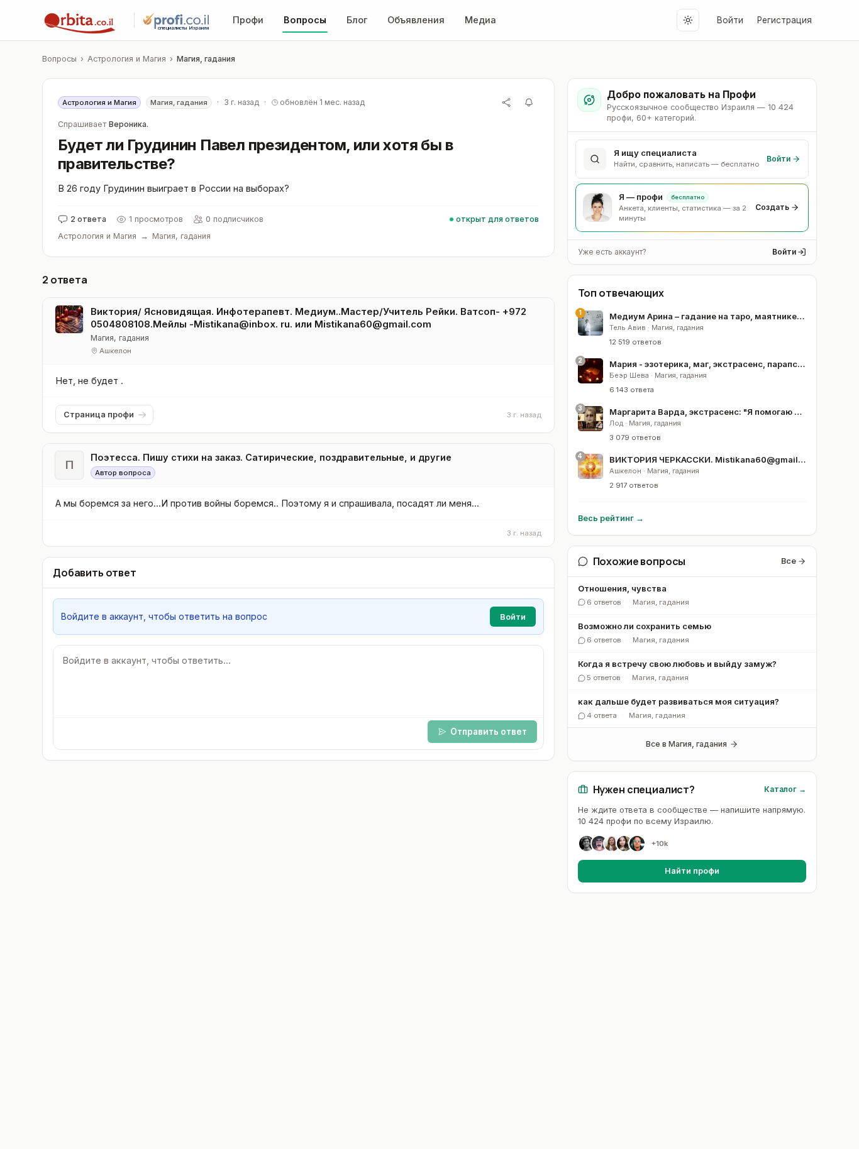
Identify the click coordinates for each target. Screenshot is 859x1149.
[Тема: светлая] (688, 20)
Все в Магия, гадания (686, 744)
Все (788, 561)
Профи (248, 19)
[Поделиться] (506, 102)
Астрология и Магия (126, 58)
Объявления (416, 19)
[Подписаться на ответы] (529, 102)
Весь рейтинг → (611, 518)
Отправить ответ (488, 732)
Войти (730, 20)
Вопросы (305, 19)
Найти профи (692, 871)
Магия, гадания (206, 58)
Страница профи (99, 414)
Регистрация (784, 20)
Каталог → (785, 789)
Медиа (480, 19)
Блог (356, 19)
